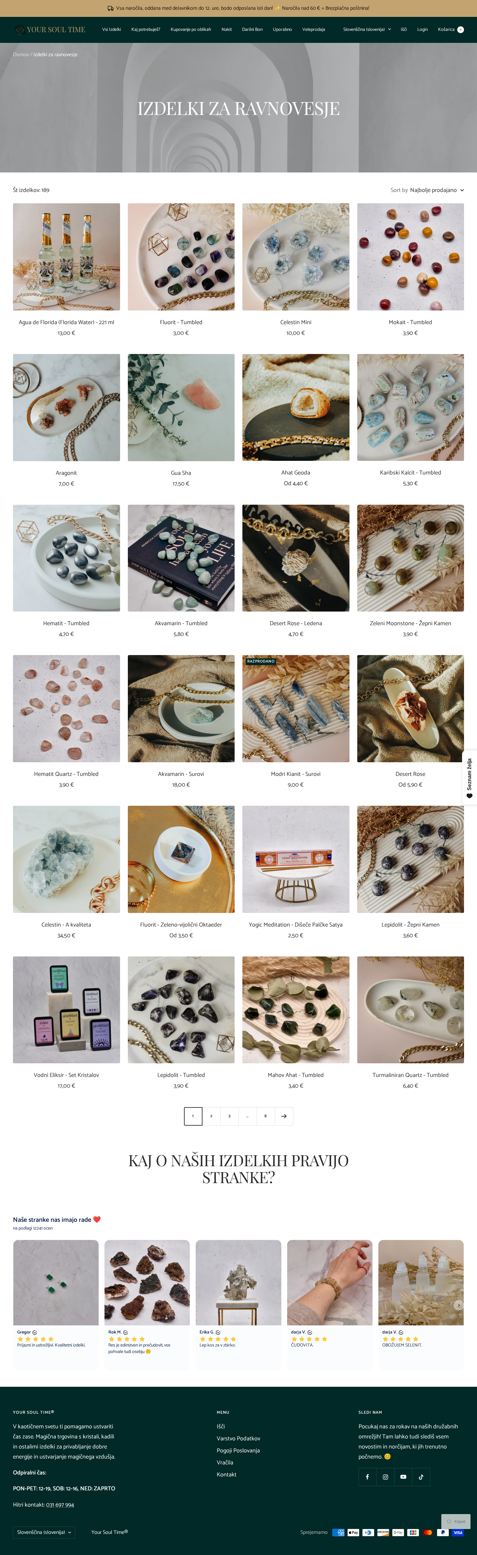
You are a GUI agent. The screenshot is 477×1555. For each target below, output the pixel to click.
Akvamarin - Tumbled (181, 623)
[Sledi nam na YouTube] (403, 1477)
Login (422, 29)
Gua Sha (181, 473)
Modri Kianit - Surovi (296, 774)
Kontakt (227, 1475)
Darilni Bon (252, 29)
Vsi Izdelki (111, 29)
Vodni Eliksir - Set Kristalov (66, 1075)
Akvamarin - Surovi (181, 774)
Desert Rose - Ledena (296, 623)
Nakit (227, 29)
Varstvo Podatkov (238, 1439)
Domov (21, 54)
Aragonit (66, 473)
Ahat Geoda (295, 473)
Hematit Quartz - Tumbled (66, 774)
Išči (404, 29)
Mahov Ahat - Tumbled (296, 1075)
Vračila (225, 1463)
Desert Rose (410, 774)
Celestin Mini (296, 322)
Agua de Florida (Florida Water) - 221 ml (66, 322)
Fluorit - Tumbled (181, 322)
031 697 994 (60, 1505)
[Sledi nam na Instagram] (385, 1477)
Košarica (449, 29)
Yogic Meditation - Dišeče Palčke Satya (296, 925)
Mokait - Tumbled (410, 322)
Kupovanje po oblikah (191, 29)
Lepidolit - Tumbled (181, 1075)
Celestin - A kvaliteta (66, 925)
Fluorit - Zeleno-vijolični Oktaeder (181, 925)
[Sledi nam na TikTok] (421, 1477)
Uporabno (282, 29)
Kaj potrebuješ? (145, 29)
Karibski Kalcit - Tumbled (410, 473)
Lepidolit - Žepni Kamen (411, 925)
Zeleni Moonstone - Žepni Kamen (410, 623)
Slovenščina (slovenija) (364, 29)
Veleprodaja (313, 29)
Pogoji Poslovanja (238, 1451)
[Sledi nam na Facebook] (367, 1477)
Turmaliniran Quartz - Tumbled (411, 1075)
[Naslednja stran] (284, 1116)
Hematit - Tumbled (66, 623)
